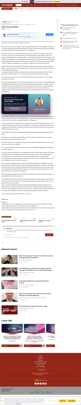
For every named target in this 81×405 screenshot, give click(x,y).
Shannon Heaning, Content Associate (38, 297)
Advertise (40, 357)
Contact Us (40, 358)
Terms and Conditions (40, 363)
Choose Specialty (6, 8)
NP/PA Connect (27, 5)
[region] (40, 401)
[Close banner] (79, 2)
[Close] (79, 400)
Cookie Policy (18, 403)
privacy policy (27, 237)
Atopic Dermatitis (31, 8)
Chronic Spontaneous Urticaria (49, 8)
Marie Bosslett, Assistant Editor (27, 272)
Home (32, 392)
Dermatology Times (6, 23)
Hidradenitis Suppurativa (65, 8)
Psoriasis (72, 8)
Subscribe (48, 234)
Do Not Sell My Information (40, 362)
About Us (37, 392)
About (40, 355)
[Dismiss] (48, 96)
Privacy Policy (40, 365)
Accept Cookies (72, 400)
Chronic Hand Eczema (39, 8)
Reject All (63, 400)
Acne (26, 8)
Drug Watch (58, 8)
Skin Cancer (77, 8)
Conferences (41, 5)
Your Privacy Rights (40, 366)
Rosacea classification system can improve (9, 221)
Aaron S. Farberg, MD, (25, 297)
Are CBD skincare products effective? (44, 221)
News (31, 5)
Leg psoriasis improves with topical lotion (28, 221)
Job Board (40, 360)
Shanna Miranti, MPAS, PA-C (26, 259)
